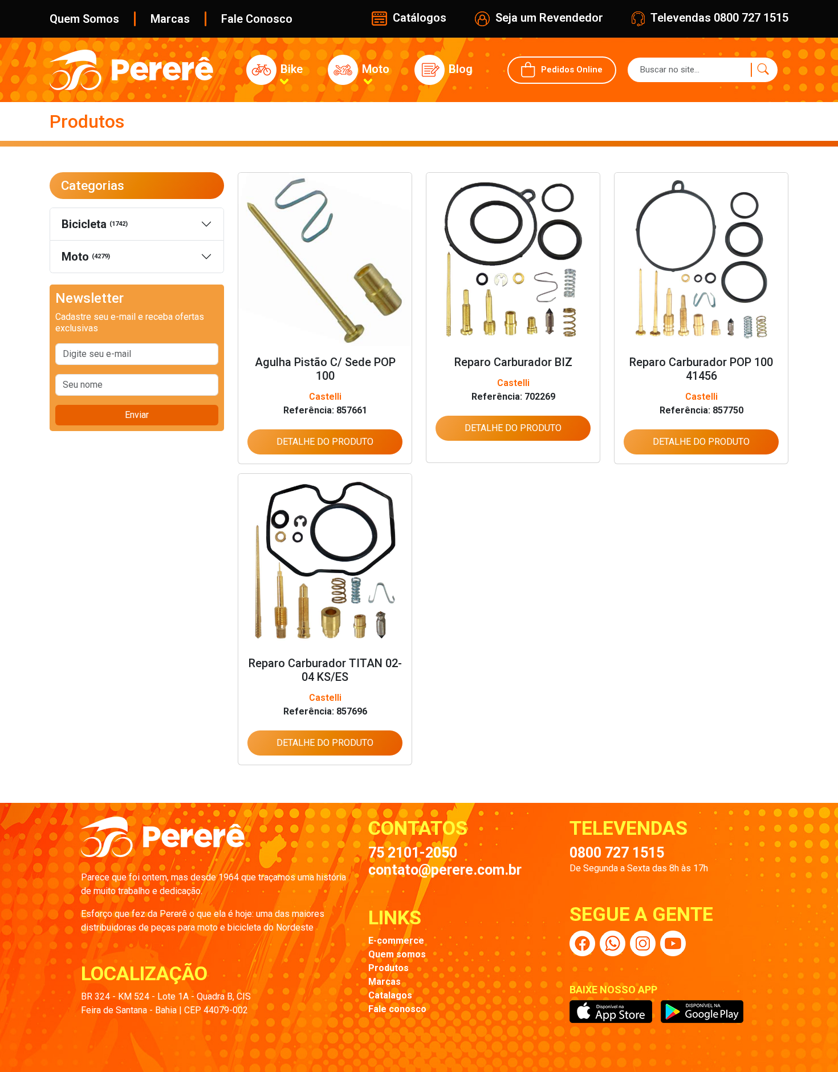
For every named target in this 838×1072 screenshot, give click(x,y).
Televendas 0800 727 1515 (718, 18)
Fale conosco (397, 1009)
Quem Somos (84, 19)
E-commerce (396, 940)
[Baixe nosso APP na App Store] (610, 1011)
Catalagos (390, 995)
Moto (86, 256)
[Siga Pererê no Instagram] (643, 943)
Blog (459, 69)
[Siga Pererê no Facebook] (582, 943)
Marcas (170, 19)
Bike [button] (290, 69)
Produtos (388, 968)
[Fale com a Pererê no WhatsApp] (612, 943)
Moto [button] (374, 69)
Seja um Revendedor (548, 18)
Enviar (137, 414)
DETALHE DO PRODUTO (324, 441)
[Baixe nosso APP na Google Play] (702, 1011)
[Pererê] (163, 843)
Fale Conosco (256, 19)
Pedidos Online (572, 69)
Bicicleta (95, 224)
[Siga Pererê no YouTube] (673, 943)
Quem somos (397, 954)
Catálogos (418, 18)
